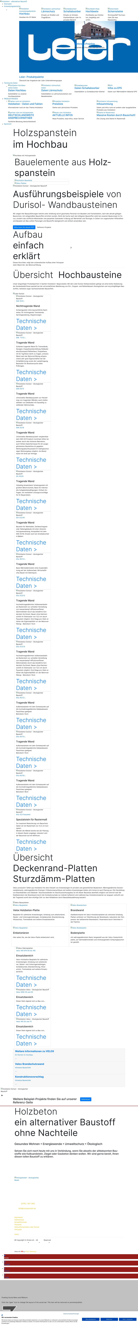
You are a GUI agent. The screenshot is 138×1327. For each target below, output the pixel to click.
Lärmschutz (48, 11)
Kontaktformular (20, 1222)
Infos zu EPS (115, 88)
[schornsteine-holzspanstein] (113, 9)
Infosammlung (105, 103)
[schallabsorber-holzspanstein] (69, 9)
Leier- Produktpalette (31, 76)
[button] (69, 1055)
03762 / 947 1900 (28, 1204)
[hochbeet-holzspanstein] (92, 9)
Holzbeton (44, 1242)
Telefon (7, 1271)
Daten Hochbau (17, 90)
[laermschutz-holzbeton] (51, 86)
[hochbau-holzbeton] (28, 10)
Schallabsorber (72, 11)
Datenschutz (19, 1220)
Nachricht (7, 124)
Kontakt (7, 1264)
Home (6, 1258)
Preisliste (57, 103)
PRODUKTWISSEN (11, 99)
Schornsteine (115, 11)
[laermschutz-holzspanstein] (50, 9)
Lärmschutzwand (21, 1242)
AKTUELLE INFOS (62, 115)
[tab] (69, 1055)
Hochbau (24, 13)
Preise (6, 1277)
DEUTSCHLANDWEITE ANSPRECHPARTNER (21, 117)
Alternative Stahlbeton (58, 1242)
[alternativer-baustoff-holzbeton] (81, 85)
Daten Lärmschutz (51, 90)
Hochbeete (92, 11)
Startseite (8, 4)
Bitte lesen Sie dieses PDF (24, 227)
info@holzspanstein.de (27, 1208)
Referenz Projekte (85, 43)
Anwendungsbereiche (12, 6)
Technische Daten (11, 83)
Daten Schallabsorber (87, 88)
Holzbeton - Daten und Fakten (25, 103)
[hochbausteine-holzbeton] (18, 86)
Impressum (18, 1217)
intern (16, 1234)
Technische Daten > (31, 324)
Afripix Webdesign (30, 1251)
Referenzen (85, 1099)
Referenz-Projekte (44, 227)
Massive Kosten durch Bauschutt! (116, 115)
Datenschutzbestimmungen (71, 1313)
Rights (41, 1240)
